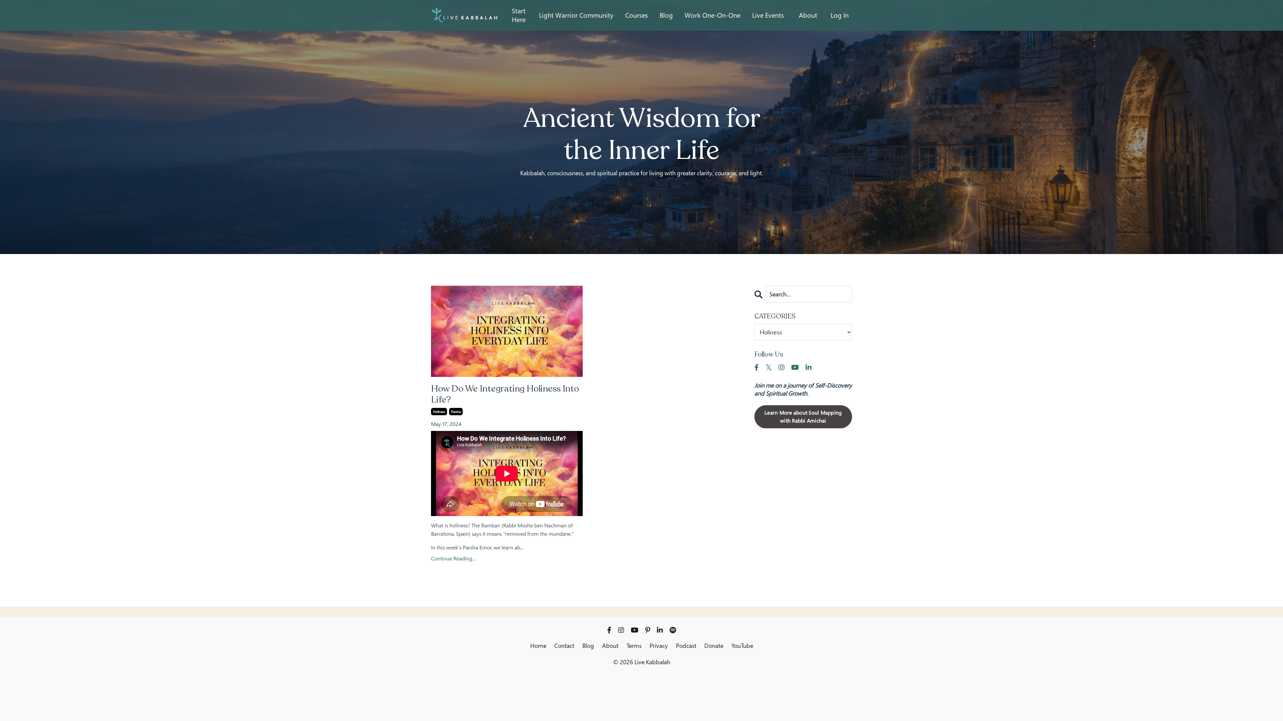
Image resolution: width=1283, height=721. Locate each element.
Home (538, 646)
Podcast (686, 646)
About (808, 15)
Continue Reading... (453, 558)
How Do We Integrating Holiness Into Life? (505, 394)
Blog (588, 646)
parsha (456, 411)
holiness (439, 411)
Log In (840, 15)
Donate (713, 646)
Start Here (519, 15)
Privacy (659, 646)
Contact (564, 646)
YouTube (742, 646)
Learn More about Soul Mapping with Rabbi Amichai (803, 416)
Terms (634, 646)
